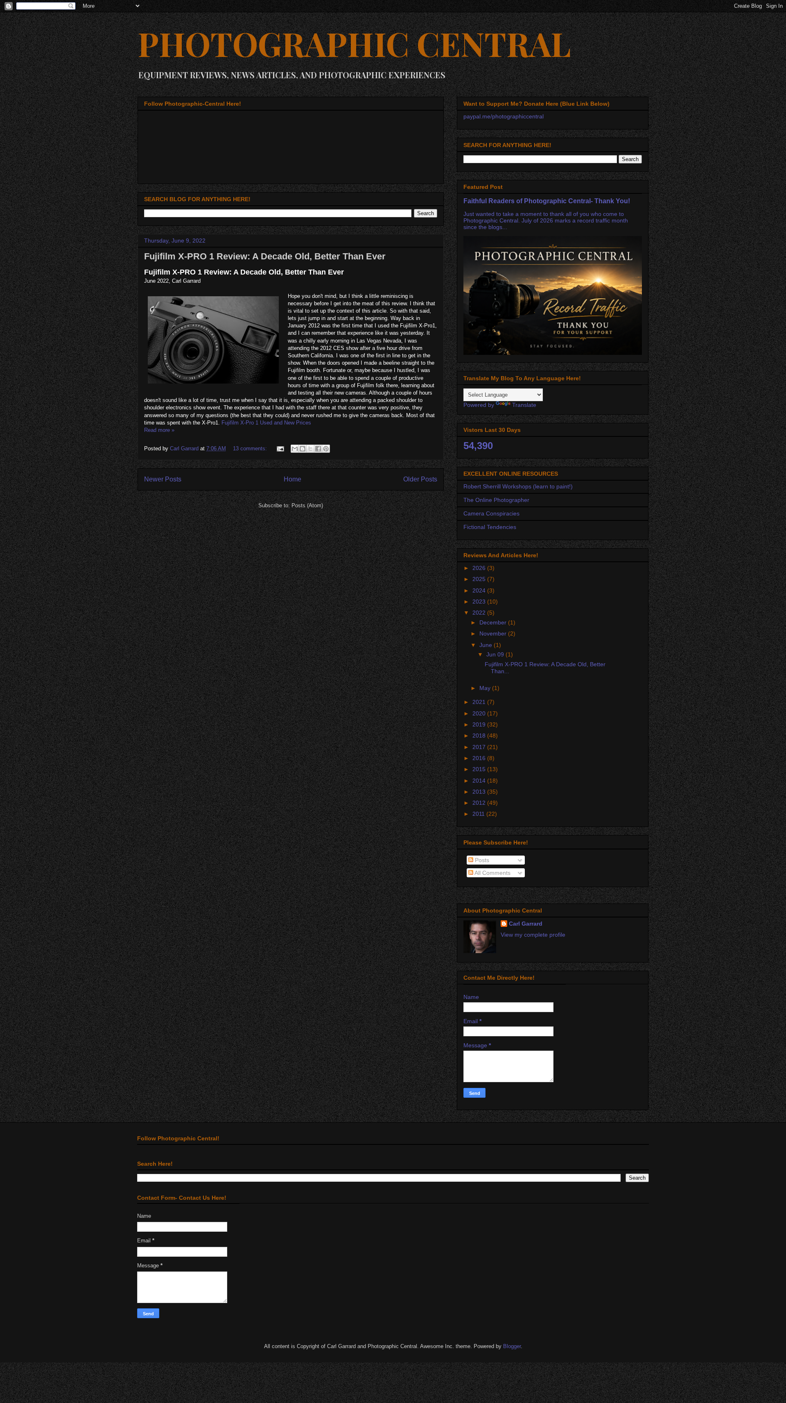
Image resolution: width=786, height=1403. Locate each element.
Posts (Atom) (307, 505)
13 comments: (251, 448)
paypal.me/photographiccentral (503, 116)
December (493, 622)
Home (292, 479)
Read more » (159, 430)
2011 (479, 813)
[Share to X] (310, 449)
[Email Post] (280, 448)
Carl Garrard (525, 923)
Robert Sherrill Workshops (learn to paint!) (518, 486)
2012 (479, 802)
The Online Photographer (496, 500)
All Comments (491, 872)
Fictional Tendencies (489, 527)
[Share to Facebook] (318, 449)
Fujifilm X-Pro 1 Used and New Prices (266, 423)
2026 (479, 568)
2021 (479, 702)
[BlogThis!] (302, 449)
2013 (479, 791)
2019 (479, 724)
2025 (479, 579)
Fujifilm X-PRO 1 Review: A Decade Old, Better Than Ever (265, 256)
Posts (481, 860)
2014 (479, 780)
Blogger (512, 1346)
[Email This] (295, 449)
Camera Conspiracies (491, 513)
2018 (479, 735)
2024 (479, 590)
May (485, 688)
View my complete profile (533, 934)
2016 (479, 758)
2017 (479, 747)
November (493, 633)
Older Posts (420, 479)
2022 (479, 612)
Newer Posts (162, 479)
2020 (479, 713)
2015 (479, 769)
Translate (524, 405)
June (486, 645)
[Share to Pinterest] (326, 449)
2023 (479, 601)
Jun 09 (496, 654)
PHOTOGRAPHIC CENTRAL (354, 43)
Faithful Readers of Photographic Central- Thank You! (546, 200)
